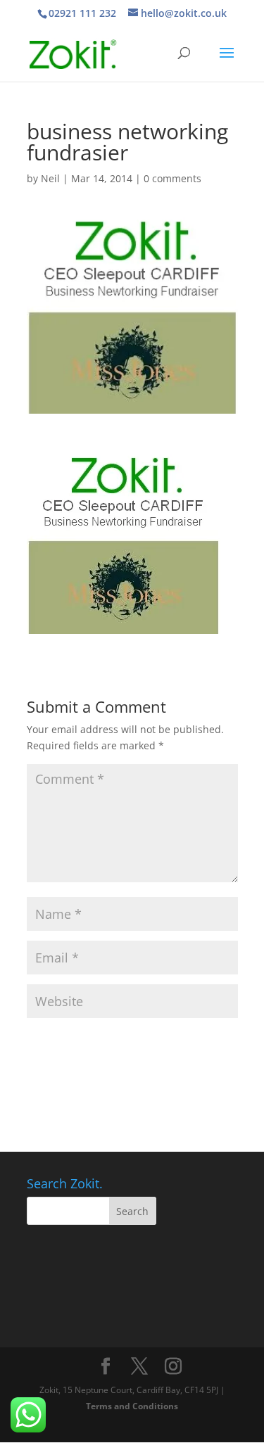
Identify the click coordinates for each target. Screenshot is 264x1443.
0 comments (172, 178)
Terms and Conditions (132, 1406)
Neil (50, 178)
